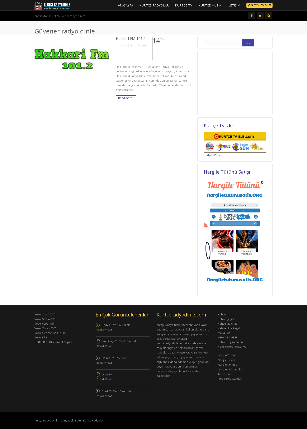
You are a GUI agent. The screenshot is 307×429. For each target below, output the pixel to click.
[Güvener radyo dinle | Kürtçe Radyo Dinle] (52, 5)
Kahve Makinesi (228, 323)
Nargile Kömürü (227, 364)
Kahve (222, 314)
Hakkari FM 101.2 (131, 38)
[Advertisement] (235, 82)
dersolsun (121, 45)
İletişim (234, 5)
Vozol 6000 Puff (44, 323)
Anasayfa (125, 5)
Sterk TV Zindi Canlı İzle (116, 391)
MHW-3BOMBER (228, 337)
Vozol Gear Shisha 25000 (50, 333)
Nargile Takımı (227, 360)
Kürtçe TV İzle (212, 155)
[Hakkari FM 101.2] (72, 58)
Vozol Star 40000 (44, 319)
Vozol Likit (40, 337)
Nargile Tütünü (227, 355)
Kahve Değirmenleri (230, 342)
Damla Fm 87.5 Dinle (114, 358)
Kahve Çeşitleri (227, 319)
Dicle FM (107, 374)
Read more (125, 98)
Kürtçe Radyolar (154, 5)
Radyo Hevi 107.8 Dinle (116, 325)
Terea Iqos (224, 374)
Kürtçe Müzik (209, 5)
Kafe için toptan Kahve (232, 346)
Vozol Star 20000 (44, 314)
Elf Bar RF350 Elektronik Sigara (53, 342)
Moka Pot (224, 333)
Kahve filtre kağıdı (229, 328)
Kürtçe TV (183, 5)
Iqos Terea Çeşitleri (230, 378)
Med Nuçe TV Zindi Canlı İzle (119, 341)
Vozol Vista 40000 (45, 328)
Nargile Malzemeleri (230, 369)
